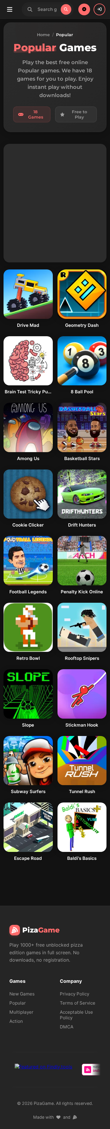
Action (16, 1021)
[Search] (66, 9)
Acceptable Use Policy (76, 1014)
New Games (22, 994)
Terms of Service (77, 1003)
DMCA (66, 1027)
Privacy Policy (74, 994)
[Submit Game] (84, 9)
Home (43, 34)
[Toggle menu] (10, 9)
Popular (17, 1003)
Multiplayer (21, 1012)
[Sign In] (99, 9)
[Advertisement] (55, 203)
